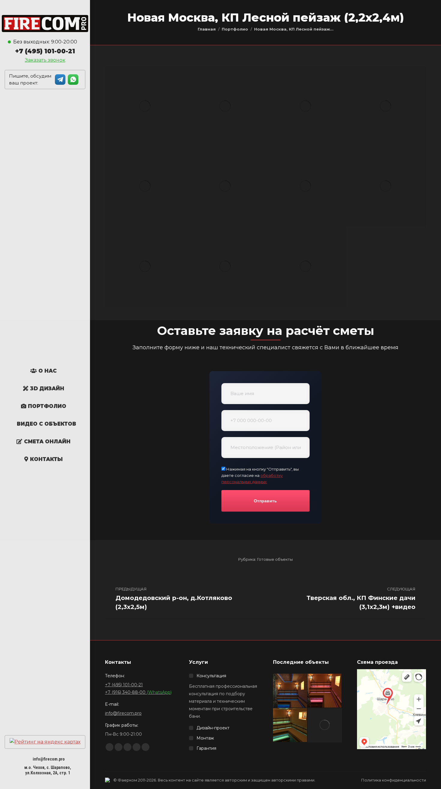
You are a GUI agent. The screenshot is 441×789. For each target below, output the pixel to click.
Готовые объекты (275, 559)
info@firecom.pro (49, 759)
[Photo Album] (235, 29)
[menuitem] (43, 370)
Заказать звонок (45, 60)
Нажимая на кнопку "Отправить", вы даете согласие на (260, 475)
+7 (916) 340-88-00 (138, 692)
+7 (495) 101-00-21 (45, 51)
